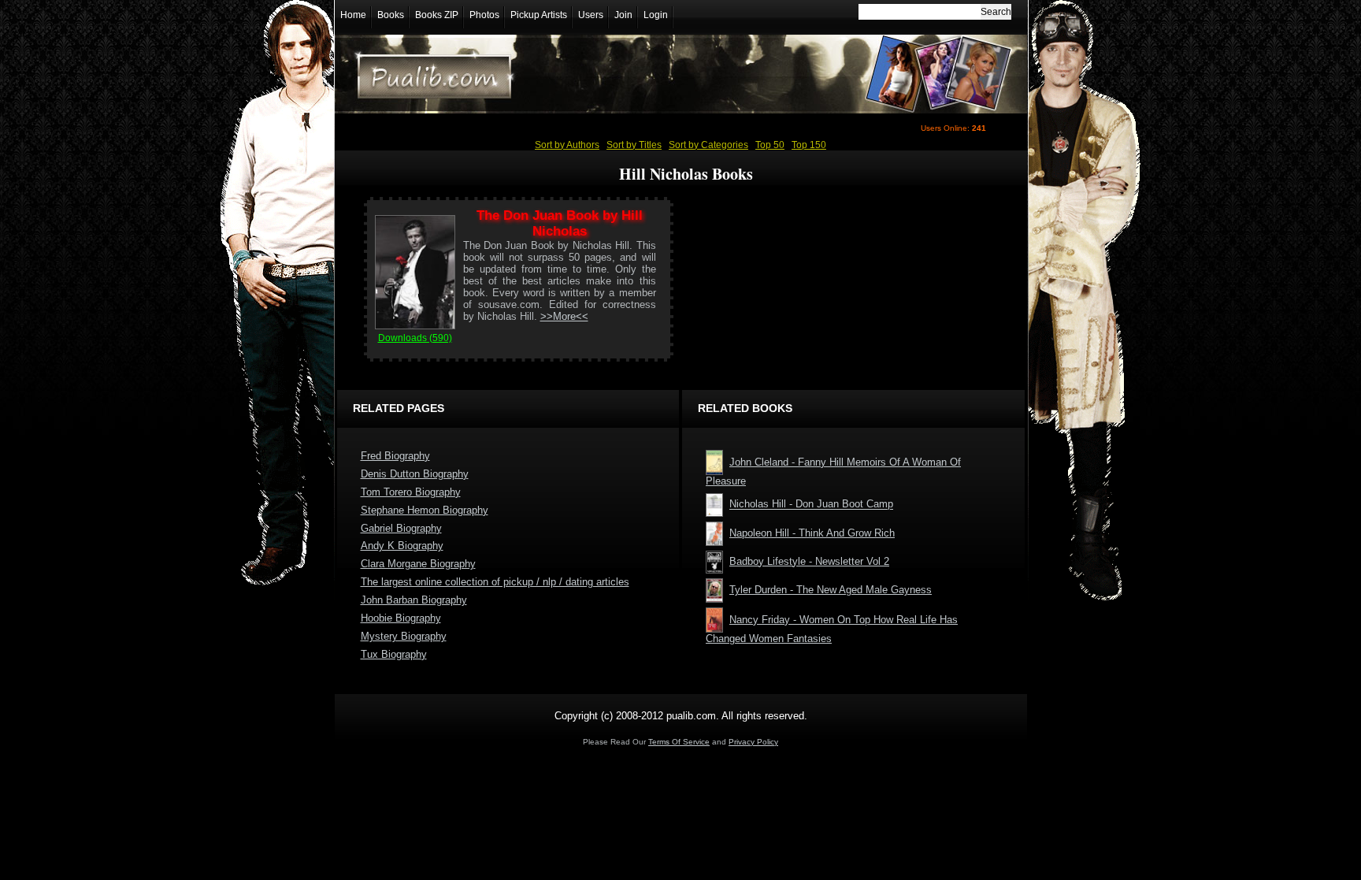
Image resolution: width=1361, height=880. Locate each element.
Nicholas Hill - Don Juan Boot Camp (811, 505)
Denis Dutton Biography (415, 474)
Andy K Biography (402, 545)
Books (390, 14)
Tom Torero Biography (411, 492)
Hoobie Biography (401, 618)
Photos (484, 14)
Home (353, 14)
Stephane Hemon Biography (424, 510)
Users (590, 14)
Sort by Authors (567, 144)
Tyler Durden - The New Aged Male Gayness (830, 590)
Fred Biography (395, 456)
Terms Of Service (679, 741)
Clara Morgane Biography (418, 564)
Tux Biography (394, 654)
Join (623, 14)
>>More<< (564, 316)
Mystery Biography (404, 636)
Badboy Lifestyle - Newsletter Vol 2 (809, 561)
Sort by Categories (708, 144)
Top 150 (809, 144)
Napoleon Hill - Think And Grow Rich (812, 533)
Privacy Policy (753, 741)
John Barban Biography (414, 600)
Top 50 (769, 144)
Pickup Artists (538, 14)
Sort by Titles (634, 144)
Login (655, 14)
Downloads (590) (415, 337)
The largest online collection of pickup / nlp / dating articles (495, 582)
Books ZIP (436, 14)
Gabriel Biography (401, 528)
